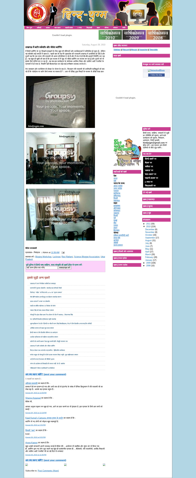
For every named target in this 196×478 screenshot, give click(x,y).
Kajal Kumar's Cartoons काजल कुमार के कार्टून (44, 418)
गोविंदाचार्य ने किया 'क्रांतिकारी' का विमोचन (42, 368)
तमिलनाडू (117, 196)
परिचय (106, 28)
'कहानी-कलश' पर (151, 178)
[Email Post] (62, 252)
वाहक (98, 28)
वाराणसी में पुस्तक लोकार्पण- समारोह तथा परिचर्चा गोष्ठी (46, 288)
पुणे (115, 218)
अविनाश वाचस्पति (31, 383)
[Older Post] (104, 465)
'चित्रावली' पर (150, 185)
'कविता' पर (149, 166)
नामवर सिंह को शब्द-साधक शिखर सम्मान (42, 310)
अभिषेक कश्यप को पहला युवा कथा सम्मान (42, 328)
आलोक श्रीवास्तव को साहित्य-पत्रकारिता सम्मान (44, 337)
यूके (115, 181)
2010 (148, 226)
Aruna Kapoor (31, 442)
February (149, 257)
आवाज (48, 28)
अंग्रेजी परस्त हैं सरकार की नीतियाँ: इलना (42, 359)
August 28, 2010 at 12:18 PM (35, 413)
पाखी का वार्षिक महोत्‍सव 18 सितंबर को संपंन (42, 306)
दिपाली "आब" (30, 430)
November (150, 232)
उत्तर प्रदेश (118, 188)
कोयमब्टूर (117, 210)
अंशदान (115, 28)
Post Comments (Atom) (48, 471)
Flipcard (125, 50)
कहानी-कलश (69, 28)
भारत (115, 178)
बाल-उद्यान (57, 28)
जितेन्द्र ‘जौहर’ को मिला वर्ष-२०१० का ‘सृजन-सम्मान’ (46, 292)
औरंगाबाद (117, 208)
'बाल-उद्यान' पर (150, 174)
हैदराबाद (116, 230)
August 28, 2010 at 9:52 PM (35, 437)
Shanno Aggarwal (33, 398)
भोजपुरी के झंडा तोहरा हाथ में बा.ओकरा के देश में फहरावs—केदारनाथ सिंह (51, 315)
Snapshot (143, 50)
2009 (148, 263)
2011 (148, 224)
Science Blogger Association (87, 257)
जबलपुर (116, 213)
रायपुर (116, 225)
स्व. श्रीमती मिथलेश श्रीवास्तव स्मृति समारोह (43, 319)
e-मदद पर (149, 182)
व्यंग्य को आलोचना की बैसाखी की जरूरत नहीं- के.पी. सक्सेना (47, 363)
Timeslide (153, 50)
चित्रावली (89, 28)
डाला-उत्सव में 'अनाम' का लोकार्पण (40, 301)
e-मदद (79, 28)
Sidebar (117, 50)
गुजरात (116, 191)
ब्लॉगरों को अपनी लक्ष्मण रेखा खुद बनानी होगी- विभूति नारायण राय (49, 341)
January (149, 260)
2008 (148, 265)
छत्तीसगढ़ (117, 193)
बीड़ (115, 223)
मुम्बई (115, 220)
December (150, 229)
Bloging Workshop (43, 257)
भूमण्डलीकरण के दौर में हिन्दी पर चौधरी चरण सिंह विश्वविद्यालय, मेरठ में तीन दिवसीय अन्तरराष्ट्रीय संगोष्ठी (61, 323)
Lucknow (56, 257)
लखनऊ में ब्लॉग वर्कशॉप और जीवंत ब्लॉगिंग (43, 47)
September (150, 238)
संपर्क (123, 28)
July (147, 243)
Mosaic (134, 50)
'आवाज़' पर (149, 170)
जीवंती (116, 242)
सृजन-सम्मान (118, 245)
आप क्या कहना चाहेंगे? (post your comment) (45, 374)
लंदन (115, 228)
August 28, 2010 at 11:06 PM (35, 455)
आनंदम (116, 240)
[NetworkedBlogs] (156, 70)
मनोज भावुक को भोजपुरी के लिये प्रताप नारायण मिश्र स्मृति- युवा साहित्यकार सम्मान (54, 355)
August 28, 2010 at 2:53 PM (35, 425)
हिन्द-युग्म (29, 28)
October (149, 235)
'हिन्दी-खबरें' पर (150, 159)
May (147, 249)
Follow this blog (156, 75)
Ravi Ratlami (67, 257)
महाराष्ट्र (117, 200)
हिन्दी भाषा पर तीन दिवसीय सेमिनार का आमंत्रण (44, 332)
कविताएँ (39, 28)
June (147, 246)
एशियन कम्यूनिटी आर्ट (121, 235)
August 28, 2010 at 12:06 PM (35, 393)
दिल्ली (116, 198)
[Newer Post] (26, 465)
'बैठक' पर (148, 162)
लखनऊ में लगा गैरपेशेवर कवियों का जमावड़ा (43, 283)
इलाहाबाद (117, 205)
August (148, 240)
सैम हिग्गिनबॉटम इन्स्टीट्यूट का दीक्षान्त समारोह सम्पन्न (45, 297)
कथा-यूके (117, 238)
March (148, 254)
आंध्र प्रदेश (118, 186)
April (147, 252)
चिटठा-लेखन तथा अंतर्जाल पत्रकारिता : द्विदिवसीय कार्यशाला (47, 350)
